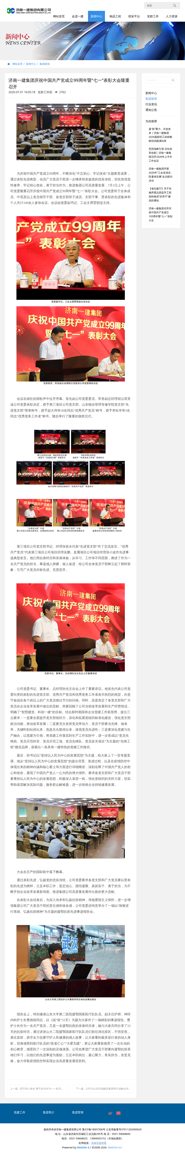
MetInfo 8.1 (84, 1147)
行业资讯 (151, 104)
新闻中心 (96, 16)
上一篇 (39, 1088)
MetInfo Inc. (115, 1147)
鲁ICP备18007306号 (93, 1129)
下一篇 (105, 1088)
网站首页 (59, 16)
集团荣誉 (78, 1112)
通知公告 (151, 110)
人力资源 (171, 16)
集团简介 (48, 1112)
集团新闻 (45, 64)
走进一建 (77, 16)
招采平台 (134, 16)
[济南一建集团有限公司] (29, 12)
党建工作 (19, 1112)
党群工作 (153, 16)
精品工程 (115, 16)
